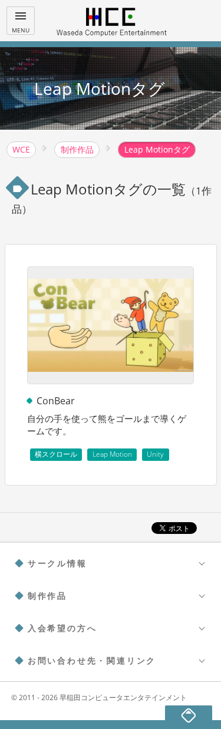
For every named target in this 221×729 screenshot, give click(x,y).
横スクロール (56, 454)
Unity (155, 454)
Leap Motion (112, 454)
